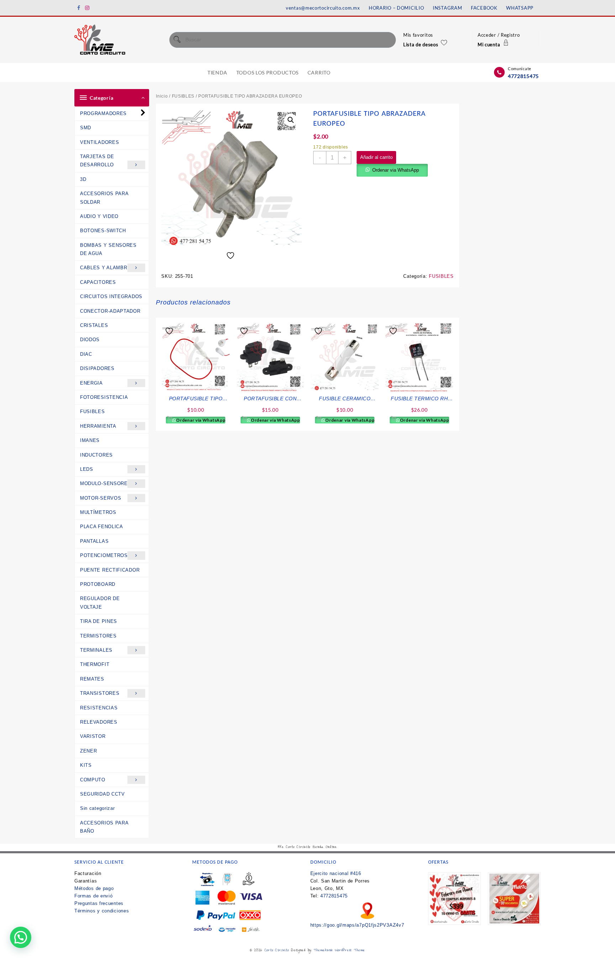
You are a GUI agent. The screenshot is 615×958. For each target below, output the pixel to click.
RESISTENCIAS (98, 707)
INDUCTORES (96, 455)
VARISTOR (93, 736)
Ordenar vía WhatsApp (200, 420)
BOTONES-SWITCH (103, 230)
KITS (86, 765)
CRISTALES (94, 325)
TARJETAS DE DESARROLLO (97, 160)
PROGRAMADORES (103, 113)
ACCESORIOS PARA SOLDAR (104, 197)
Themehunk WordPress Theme (340, 950)
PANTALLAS (94, 541)
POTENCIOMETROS (104, 555)
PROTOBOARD (97, 584)
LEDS (86, 469)
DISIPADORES (97, 368)
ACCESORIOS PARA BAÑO (104, 827)
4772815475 (523, 76)
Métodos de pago (94, 888)
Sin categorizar (97, 808)
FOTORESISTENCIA (104, 397)
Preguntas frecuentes (98, 903)
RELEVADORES (98, 722)
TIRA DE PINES (98, 621)
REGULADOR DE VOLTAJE (100, 602)
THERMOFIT (94, 664)
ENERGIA (91, 383)
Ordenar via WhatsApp (395, 170)
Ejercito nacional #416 (335, 873)
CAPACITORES (98, 282)
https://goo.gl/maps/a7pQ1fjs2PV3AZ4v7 (357, 925)
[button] (290, 120)
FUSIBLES (92, 411)
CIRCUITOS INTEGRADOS (111, 296)
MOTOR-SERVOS (100, 498)
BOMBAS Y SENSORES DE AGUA (108, 249)
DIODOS (90, 339)
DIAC (86, 354)
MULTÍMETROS (98, 512)
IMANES (90, 440)
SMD (85, 127)
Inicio (162, 96)
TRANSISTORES (99, 693)
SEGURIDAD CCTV (102, 794)
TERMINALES (96, 650)
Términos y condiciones (101, 910)
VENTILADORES (99, 142)
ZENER (88, 751)
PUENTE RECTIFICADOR (110, 570)
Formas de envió (93, 896)
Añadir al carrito (376, 157)
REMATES (92, 679)
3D (83, 179)
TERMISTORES (98, 636)
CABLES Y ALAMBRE (105, 267)
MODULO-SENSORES (105, 483)
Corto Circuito (276, 950)
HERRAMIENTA (98, 426)
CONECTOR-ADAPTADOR (110, 311)
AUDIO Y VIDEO (99, 216)
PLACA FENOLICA (101, 526)
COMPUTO (92, 779)
